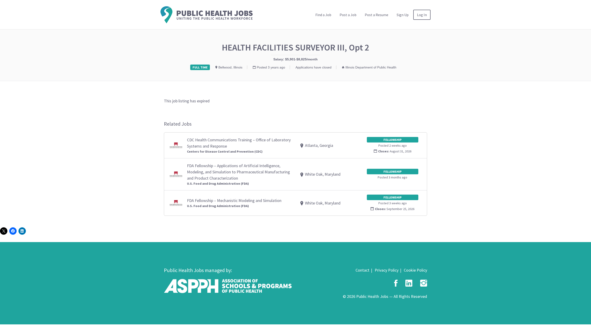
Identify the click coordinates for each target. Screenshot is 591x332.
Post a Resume (376, 14)
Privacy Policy (386, 270)
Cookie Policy (415, 270)
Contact (362, 270)
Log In (422, 14)
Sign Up (403, 14)
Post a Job (348, 14)
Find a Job (323, 14)
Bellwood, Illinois (230, 67)
